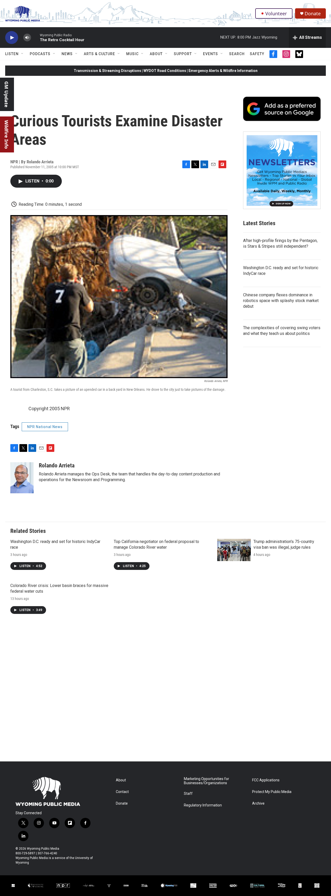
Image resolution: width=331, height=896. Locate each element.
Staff (188, 794)
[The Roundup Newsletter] (281, 170)
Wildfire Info (6, 134)
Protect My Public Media (271, 792)
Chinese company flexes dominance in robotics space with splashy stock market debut (281, 300)
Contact (122, 792)
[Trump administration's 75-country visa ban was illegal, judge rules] (234, 550)
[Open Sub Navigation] (22, 54)
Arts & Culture (99, 54)
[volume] (27, 37)
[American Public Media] (89, 885)
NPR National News (45, 427)
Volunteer (276, 13)
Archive (258, 803)
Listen (12, 54)
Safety (257, 54)
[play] (11, 38)
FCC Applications (266, 780)
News (67, 54)
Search (237, 54)
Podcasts (40, 54)
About (156, 54)
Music (132, 54)
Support (183, 54)
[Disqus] (165, 691)
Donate (313, 13)
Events (210, 54)
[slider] (35, 37)
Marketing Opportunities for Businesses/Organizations (206, 781)
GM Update (6, 94)
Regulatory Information (203, 805)
